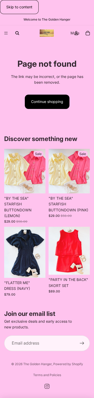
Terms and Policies (47, 375)
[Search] (17, 33)
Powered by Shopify (68, 364)
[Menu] (6, 33)
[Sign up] (82, 343)
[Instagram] (47, 386)
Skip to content (19, 7)
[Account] (76, 33)
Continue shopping (47, 101)
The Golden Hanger (37, 364)
